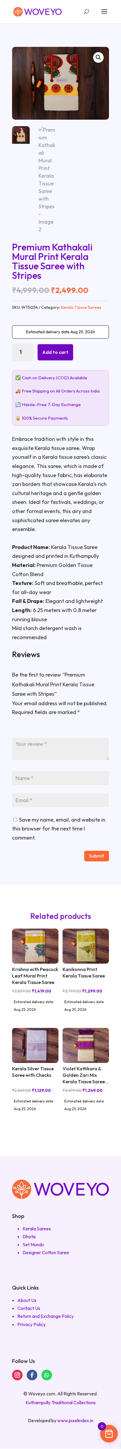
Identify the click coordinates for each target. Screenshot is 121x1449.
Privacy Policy (31, 1324)
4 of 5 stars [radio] (42, 728)
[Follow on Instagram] (17, 1375)
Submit (96, 856)
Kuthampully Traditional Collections (61, 1402)
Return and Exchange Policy (45, 1316)
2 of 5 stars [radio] (24, 728)
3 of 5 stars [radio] (33, 728)
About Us (26, 1300)
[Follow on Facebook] (32, 1375)
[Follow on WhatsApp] (46, 1375)
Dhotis (29, 1236)
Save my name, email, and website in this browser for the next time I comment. (58, 828)
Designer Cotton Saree (46, 1252)
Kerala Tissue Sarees (81, 307)
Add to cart (55, 352)
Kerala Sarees (37, 1229)
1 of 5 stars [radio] (15, 728)
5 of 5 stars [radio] (50, 728)
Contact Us (28, 1308)
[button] (98, 57)
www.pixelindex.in (75, 1420)
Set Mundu (33, 1244)
